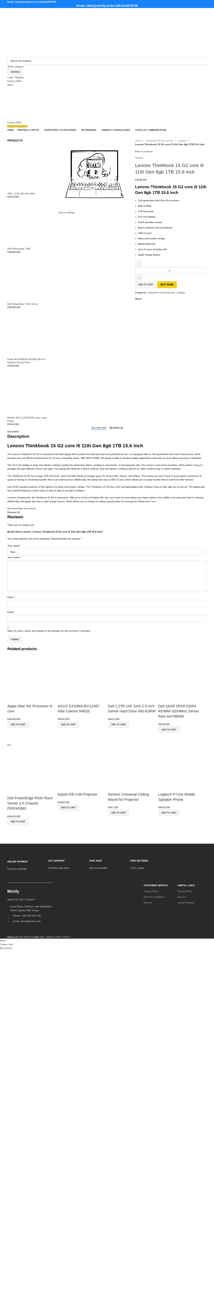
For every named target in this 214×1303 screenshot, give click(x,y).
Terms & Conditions (154, 897)
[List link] (30, 907)
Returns (148, 902)
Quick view (11, 732)
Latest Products (186, 902)
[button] (18, 724)
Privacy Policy (151, 891)
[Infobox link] (25, 863)
